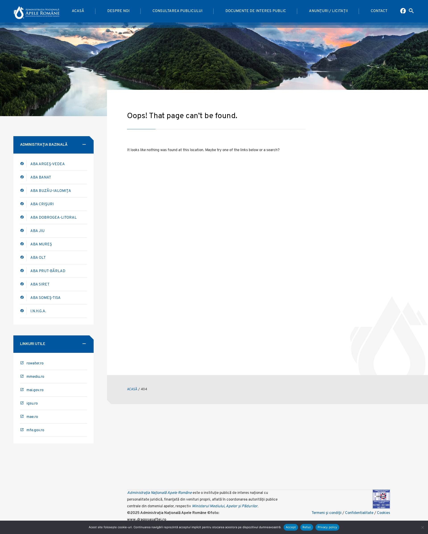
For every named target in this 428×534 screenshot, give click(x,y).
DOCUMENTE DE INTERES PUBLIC (255, 11)
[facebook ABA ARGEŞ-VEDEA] (23, 164)
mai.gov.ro (35, 390)
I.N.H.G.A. (38, 311)
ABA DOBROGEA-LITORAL (53, 217)
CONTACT (379, 11)
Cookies (383, 513)
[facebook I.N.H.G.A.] (23, 311)
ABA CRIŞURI (42, 204)
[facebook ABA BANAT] (23, 190)
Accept (291, 527)
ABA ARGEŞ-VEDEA (47, 164)
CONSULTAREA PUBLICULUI (177, 11)
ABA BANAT (40, 177)
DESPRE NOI (118, 11)
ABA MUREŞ (41, 244)
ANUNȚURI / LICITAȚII (328, 11)
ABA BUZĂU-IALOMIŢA (50, 191)
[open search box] (411, 11)
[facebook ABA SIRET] (23, 284)
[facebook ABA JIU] (23, 230)
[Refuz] (422, 527)
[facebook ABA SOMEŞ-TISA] (23, 297)
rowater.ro (35, 363)
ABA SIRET (39, 284)
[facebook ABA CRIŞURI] (23, 217)
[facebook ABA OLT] (23, 257)
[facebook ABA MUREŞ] (23, 244)
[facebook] (23, 177)
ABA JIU (37, 231)
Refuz (306, 527)
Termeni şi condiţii (327, 513)
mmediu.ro (35, 376)
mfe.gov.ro (35, 430)
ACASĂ (78, 11)
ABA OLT (38, 257)
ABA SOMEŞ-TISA (45, 298)
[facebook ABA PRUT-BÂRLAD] (23, 271)
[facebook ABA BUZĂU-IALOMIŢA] (23, 204)
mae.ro (32, 417)
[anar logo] (36, 11)
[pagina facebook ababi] (403, 11)
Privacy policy (327, 527)
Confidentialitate (359, 513)
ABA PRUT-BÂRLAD (47, 271)
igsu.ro (32, 403)
